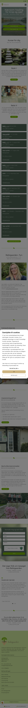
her (17, 365)
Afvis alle (14, 375)
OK (14, 371)
